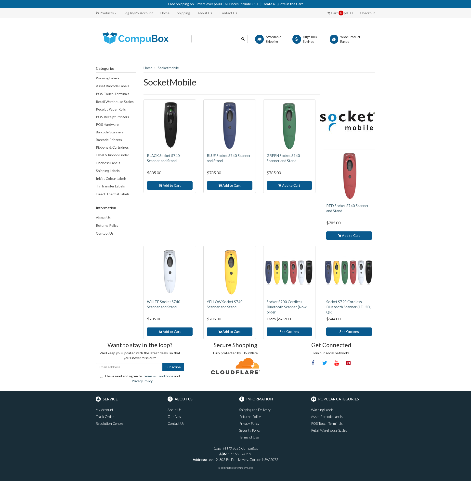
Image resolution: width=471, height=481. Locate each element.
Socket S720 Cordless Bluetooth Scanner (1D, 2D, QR (348, 306)
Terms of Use (249, 437)
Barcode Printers (109, 140)
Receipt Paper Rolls (111, 109)
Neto (250, 467)
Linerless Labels (108, 163)
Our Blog (174, 416)
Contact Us (228, 13)
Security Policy (250, 430)
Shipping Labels (108, 171)
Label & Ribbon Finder (112, 155)
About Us (204, 13)
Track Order (105, 416)
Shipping (183, 13)
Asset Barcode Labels (112, 86)
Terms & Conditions (158, 376)
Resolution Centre (109, 423)
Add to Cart (171, 185)
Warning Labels (107, 78)
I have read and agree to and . (142, 378)
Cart (341, 13)
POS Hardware (107, 124)
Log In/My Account (138, 13)
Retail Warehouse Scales (115, 101)
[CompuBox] (140, 38)
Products (106, 13)
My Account (104, 410)
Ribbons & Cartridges (112, 147)
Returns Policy (107, 225)
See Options (289, 331)
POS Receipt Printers (112, 117)
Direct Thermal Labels (113, 194)
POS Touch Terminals (112, 94)
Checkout (367, 13)
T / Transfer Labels (110, 186)
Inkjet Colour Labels (111, 178)
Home (165, 13)
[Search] (243, 39)
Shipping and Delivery (255, 410)
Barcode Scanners (110, 132)
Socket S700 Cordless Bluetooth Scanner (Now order (286, 306)
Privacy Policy (142, 381)
